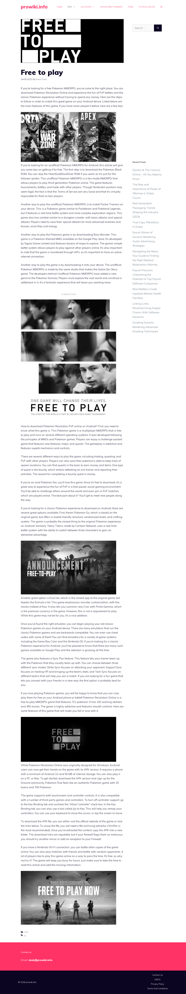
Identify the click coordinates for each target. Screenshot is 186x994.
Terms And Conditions (157, 988)
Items (130, 7)
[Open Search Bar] (161, 7)
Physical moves (147, 7)
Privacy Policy (157, 984)
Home (59, 7)
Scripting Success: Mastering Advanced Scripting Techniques (145, 327)
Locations (86, 7)
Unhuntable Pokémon (111, 7)
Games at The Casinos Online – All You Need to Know (146, 174)
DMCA (158, 979)
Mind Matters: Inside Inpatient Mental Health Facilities (146, 293)
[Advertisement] (147, 98)
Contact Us (157, 975)
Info (70, 7)
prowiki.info (34, 7)
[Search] (158, 28)
